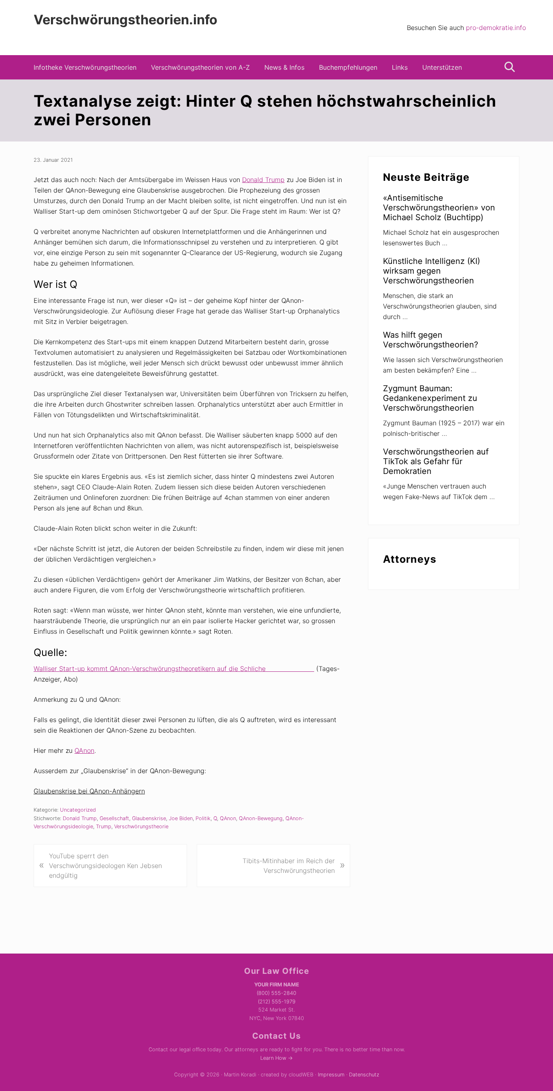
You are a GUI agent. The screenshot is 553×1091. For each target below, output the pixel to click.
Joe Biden (181, 818)
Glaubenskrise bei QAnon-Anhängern (89, 791)
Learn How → (276, 1058)
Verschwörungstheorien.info (125, 20)
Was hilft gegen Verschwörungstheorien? (430, 339)
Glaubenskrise (149, 818)
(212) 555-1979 (277, 1002)
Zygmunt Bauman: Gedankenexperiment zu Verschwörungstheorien (430, 398)
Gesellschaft (114, 818)
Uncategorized (78, 810)
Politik (203, 818)
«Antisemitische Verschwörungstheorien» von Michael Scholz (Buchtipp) (439, 207)
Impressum (331, 1075)
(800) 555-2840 (276, 993)
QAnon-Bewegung (261, 818)
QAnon (84, 750)
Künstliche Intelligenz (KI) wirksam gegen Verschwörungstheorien (431, 270)
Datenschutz (364, 1075)
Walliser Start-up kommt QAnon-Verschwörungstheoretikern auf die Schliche (174, 668)
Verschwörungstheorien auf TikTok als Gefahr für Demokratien (436, 461)
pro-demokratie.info (496, 28)
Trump (103, 826)
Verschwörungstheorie (141, 826)
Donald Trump (263, 180)
